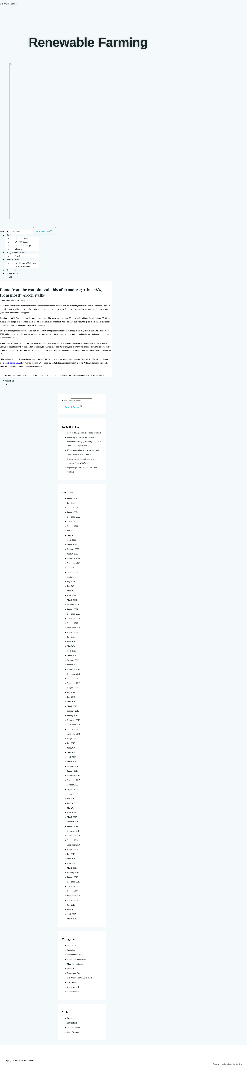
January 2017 (72, 826)
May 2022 (71, 535)
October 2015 (72, 891)
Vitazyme (19, 249)
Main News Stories (9, 300)
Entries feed (72, 1023)
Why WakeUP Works (16, 253)
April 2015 (71, 914)
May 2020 (71, 646)
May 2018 (71, 752)
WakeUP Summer (22, 242)
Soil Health (71, 982)
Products (10, 235)
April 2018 (71, 757)
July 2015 (71, 905)
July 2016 (71, 854)
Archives (10, 277)
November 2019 (73, 674)
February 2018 (73, 766)
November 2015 (73, 886)
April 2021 (71, 595)
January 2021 (72, 609)
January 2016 (72, 877)
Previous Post (7, 381)
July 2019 (71, 692)
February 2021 (73, 605)
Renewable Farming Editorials (79, 978)
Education (71, 950)
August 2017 (72, 794)
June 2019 (71, 697)
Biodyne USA (14, 363)
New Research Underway (25, 263)
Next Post (5, 384)
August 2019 (72, 688)
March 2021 (72, 600)
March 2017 (72, 817)
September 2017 (73, 789)
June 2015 (71, 909)
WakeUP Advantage (23, 245)
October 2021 (72, 568)
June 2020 (71, 641)
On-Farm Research (22, 266)
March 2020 (72, 655)
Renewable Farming (8, 4)
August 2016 (72, 849)
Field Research (13, 259)
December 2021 (73, 558)
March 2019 (72, 706)
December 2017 (73, 775)
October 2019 (72, 678)
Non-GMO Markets (15, 273)
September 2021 (73, 572)
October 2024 (72, 507)
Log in (69, 1018)
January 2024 (72, 512)
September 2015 (73, 896)
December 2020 (73, 614)
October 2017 (72, 785)
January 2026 (72, 498)
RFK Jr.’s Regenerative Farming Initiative (84, 433)
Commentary (72, 945)
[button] (126, 235)
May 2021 (71, 591)
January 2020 (72, 665)
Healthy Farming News (76, 959)
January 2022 (72, 554)
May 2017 (71, 808)
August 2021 (72, 577)
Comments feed (73, 1027)
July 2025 (71, 503)
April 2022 (71, 540)
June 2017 (71, 803)
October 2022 (72, 526)
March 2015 (72, 919)
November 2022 (73, 521)
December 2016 (73, 831)
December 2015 (73, 882)
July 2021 (71, 581)
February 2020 (73, 660)
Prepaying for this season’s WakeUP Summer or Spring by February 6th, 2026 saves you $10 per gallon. (84, 441)
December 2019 (73, 669)
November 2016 (73, 835)
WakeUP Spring (21, 239)
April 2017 (71, 812)
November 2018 (73, 725)
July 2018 (71, 743)
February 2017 (73, 822)
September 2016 (73, 845)
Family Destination (74, 955)
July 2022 (71, 531)
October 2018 (72, 729)
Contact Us (11, 270)
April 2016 (71, 863)
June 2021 (71, 586)
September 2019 (73, 683)
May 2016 (71, 859)
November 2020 (73, 618)
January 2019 (72, 715)
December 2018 (73, 720)
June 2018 (71, 748)
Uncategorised (73, 987)
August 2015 (72, 900)
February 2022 (73, 549)
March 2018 (72, 762)
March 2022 (72, 544)
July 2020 (71, 637)
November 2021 (73, 563)
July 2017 (71, 799)
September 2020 (73, 628)
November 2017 (73, 780)
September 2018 (73, 734)
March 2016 (72, 868)
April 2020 (71, 651)
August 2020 (72, 632)
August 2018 (72, 738)
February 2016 (73, 872)
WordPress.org (73, 1032)
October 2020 (72, 623)
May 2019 (71, 702)
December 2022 (73, 517)
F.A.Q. (17, 256)
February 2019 (73, 711)
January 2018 (72, 771)
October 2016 (72, 840)
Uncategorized (73, 992)
